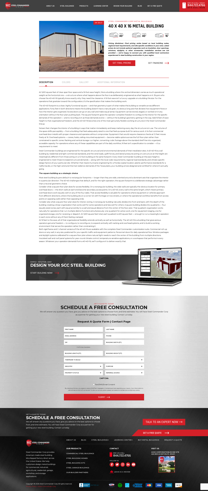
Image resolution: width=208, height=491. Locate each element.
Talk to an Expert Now (162, 422)
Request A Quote (173, 440)
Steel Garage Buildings (77, 468)
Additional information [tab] (111, 82)
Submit (101, 397)
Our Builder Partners (77, 472)
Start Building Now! (41, 272)
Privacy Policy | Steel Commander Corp (41, 486)
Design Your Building (123, 6)
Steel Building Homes (77, 458)
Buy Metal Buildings (148, 440)
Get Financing (155, 63)
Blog (140, 6)
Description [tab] (46, 82)
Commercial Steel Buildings (80, 453)
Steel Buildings (67, 6)
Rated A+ (95, 485)
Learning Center (101, 6)
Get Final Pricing (122, 62)
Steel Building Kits (75, 463)
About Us (50, 6)
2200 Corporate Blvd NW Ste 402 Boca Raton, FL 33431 (165, 453)
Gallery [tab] (84, 82)
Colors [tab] (66, 82)
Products (83, 6)
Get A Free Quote (154, 6)
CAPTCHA (104, 378)
